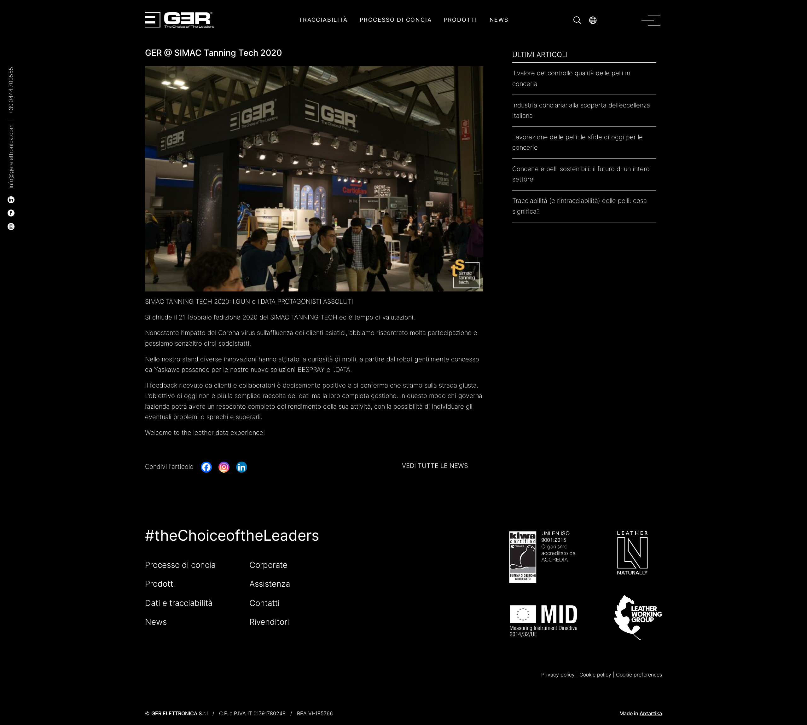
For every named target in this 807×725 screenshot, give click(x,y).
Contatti (264, 603)
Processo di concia (180, 565)
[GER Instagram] (11, 225)
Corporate (268, 565)
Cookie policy (595, 674)
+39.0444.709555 (11, 90)
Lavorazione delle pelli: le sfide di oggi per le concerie (577, 142)
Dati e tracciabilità (178, 603)
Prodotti (160, 584)
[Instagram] (223, 467)
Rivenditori (269, 622)
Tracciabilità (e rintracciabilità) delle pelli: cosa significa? (579, 206)
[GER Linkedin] (11, 199)
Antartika (651, 713)
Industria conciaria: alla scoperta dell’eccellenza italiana (581, 110)
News (156, 622)
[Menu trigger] (655, 20)
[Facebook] (206, 467)
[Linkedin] (241, 467)
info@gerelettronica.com (11, 156)
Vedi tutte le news (435, 466)
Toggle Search (577, 20)
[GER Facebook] (11, 212)
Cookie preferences (639, 674)
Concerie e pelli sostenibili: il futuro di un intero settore (581, 174)
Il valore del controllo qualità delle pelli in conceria (571, 79)
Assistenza (269, 584)
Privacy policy (558, 674)
